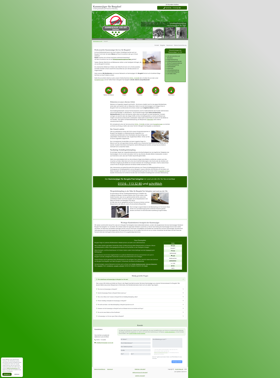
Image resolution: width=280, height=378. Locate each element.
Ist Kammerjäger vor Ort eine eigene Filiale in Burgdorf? (111, 316)
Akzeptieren (7, 374)
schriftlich (155, 184)
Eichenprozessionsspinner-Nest (122, 59)
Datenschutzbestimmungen (161, 352)
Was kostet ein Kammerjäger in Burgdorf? (107, 289)
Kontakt (157, 45)
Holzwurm (149, 250)
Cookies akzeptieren (170, 332)
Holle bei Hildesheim (151, 264)
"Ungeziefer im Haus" (164, 171)
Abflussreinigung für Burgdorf (140, 372)
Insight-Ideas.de (179, 369)
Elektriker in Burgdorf (140, 369)
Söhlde (134, 264)
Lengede (116, 266)
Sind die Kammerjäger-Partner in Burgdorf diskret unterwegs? (112, 293)
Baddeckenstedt (140, 264)
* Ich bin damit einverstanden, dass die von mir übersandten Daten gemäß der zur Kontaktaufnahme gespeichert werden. (166, 352)
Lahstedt (121, 266)
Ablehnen (16, 374)
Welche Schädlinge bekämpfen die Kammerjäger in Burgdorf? (112, 300)
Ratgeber (162, 45)
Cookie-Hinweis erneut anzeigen (137, 333)
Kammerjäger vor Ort (97, 41)
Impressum (169, 45)
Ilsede (146, 266)
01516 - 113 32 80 (173, 8)
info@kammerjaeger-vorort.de (104, 342)
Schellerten (110, 266)
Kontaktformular (99, 80)
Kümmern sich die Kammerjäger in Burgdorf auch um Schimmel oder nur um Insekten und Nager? (120, 308)
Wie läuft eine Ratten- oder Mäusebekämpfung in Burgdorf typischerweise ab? (116, 304)
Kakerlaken (150, 119)
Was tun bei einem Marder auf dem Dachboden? (109, 312)
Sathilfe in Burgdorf (140, 375)
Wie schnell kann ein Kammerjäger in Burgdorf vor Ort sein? (113, 279)
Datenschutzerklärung (180, 45)
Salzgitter (99, 266)
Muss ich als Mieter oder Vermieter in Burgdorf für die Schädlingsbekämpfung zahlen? (118, 297)
